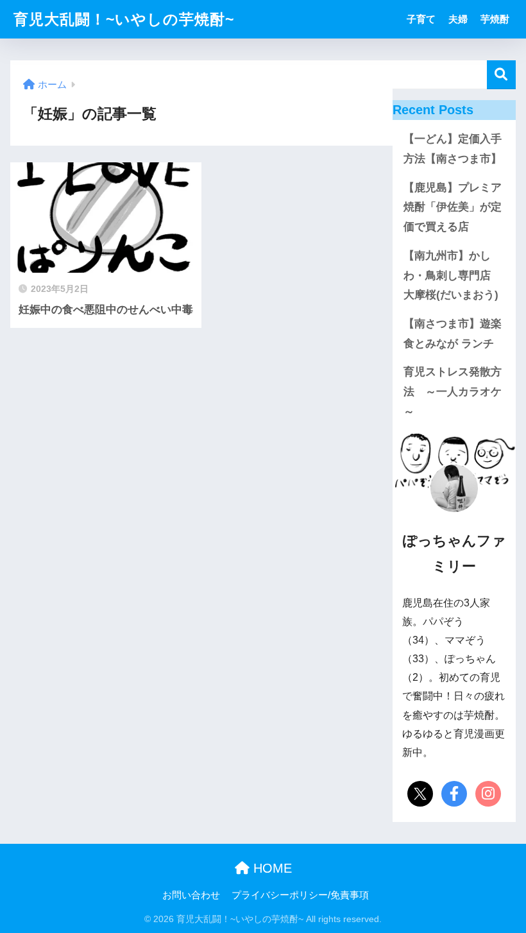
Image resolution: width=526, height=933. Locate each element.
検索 (501, 74)
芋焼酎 (494, 18)
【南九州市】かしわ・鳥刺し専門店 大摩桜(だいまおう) (452, 275)
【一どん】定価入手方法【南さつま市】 (452, 149)
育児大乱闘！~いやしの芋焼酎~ (123, 19)
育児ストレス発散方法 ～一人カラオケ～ (452, 391)
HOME (271, 868)
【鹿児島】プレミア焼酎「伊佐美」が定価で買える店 (452, 207)
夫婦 (458, 18)
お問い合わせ (191, 895)
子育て (421, 18)
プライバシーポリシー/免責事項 (300, 895)
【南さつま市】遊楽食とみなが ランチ (452, 334)
